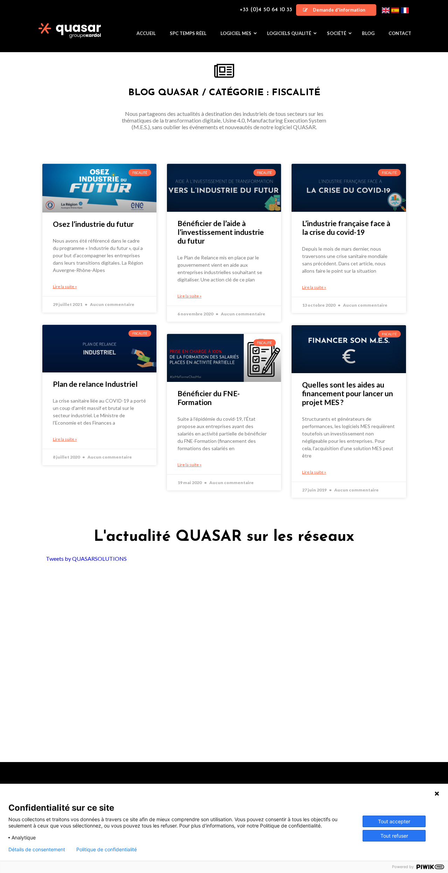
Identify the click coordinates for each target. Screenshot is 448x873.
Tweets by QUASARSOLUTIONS (86, 558)
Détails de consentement (36, 849)
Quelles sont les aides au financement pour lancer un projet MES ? (347, 393)
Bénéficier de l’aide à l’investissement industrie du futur (220, 232)
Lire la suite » (65, 286)
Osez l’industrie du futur (93, 223)
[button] (336, 10)
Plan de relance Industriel (95, 383)
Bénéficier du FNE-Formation (208, 397)
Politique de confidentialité (106, 849)
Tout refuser (394, 836)
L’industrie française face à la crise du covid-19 (346, 227)
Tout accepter (394, 821)
